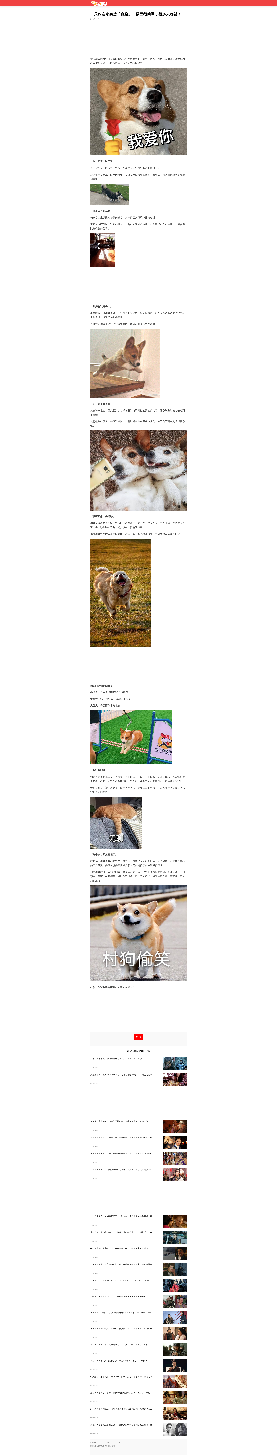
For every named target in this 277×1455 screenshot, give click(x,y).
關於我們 (93, 1446)
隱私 (109, 1446)
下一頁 (138, 1037)
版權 (113, 1446)
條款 (106, 1446)
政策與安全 (100, 1446)
